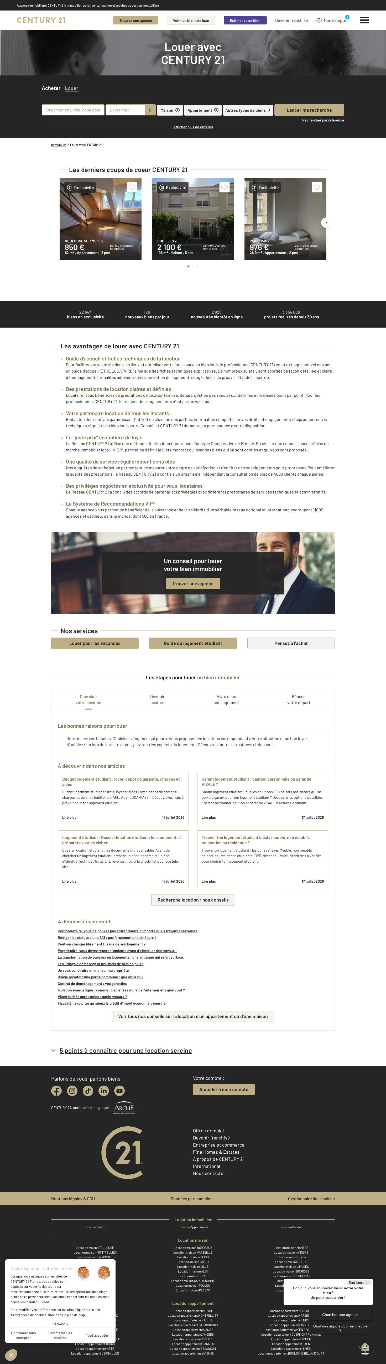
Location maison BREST (193, 1262)
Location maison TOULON (193, 1285)
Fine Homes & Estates (216, 1152)
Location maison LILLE (192, 1266)
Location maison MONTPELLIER (95, 1252)
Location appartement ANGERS (193, 1334)
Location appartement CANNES (193, 1344)
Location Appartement (193, 1227)
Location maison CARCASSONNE (193, 1280)
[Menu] (364, 20)
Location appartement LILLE (193, 1320)
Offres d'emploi (208, 1130)
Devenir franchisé (291, 20)
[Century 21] (41, 20)
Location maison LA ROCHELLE (95, 1257)
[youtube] (119, 1091)
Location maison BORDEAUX (193, 1247)
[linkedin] (103, 1091)
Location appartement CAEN (291, 1344)
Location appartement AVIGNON (193, 1353)
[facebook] (56, 1091)
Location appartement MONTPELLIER (193, 1315)
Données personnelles (191, 1198)
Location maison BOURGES (291, 1271)
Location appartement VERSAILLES (95, 1353)
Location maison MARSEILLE (192, 1252)
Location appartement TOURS (95, 1344)
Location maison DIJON (193, 1257)
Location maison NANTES (291, 1247)
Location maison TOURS (291, 1262)
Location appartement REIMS (192, 1339)
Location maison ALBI (193, 1271)
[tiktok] (88, 1091)
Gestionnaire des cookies (311, 1198)
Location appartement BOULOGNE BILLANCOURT (291, 1353)
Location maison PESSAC (193, 1290)
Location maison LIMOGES (291, 1266)
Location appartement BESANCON (193, 1348)
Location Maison (95, 1227)
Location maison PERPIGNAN (291, 1276)
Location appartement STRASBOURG (193, 1325)
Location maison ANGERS (291, 1252)
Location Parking (291, 1227)
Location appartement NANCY (193, 1329)
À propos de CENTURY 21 (218, 1159)
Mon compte (335, 20)
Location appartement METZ (95, 1348)
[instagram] (72, 1091)
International (206, 1166)
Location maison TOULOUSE (95, 1247)
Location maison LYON (291, 1257)
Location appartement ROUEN (291, 1339)
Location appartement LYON (193, 1310)
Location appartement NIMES (291, 1348)
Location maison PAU (193, 1276)
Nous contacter (209, 1173)
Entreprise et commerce (218, 1145)
